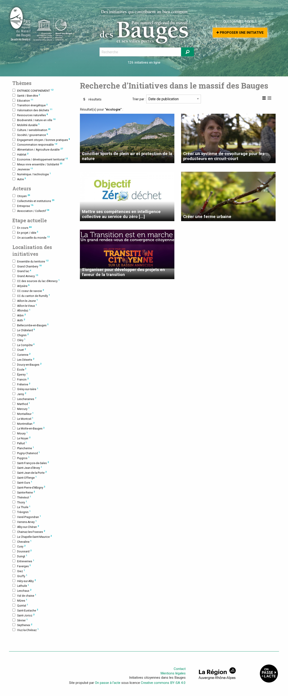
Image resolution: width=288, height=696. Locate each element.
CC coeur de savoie (30, 291)
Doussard (24, 551)
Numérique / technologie (34, 174)
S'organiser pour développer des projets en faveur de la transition (123, 272)
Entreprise (25, 206)
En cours (24, 228)
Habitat (22, 154)
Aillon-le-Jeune (27, 300)
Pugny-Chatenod (28, 453)
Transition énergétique (32, 105)
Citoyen (23, 196)
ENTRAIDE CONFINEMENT (35, 90)
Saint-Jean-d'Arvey (29, 468)
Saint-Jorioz (25, 615)
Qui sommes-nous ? (239, 22)
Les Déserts (25, 359)
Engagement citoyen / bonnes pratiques (43, 140)
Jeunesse (25, 169)
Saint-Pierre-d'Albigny (31, 487)
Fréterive (23, 384)
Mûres (22, 600)
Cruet (21, 350)
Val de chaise (26, 595)
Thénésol (24, 497)
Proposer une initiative (241, 33)
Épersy (22, 374)
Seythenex (24, 625)
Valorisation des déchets (34, 110)
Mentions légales (173, 673)
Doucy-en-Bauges (29, 364)
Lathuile (23, 586)
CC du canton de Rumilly (33, 296)
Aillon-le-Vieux (27, 305)
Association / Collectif (33, 211)
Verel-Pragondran (29, 517)
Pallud (22, 443)
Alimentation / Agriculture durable (40, 149)
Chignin (23, 335)
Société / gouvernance (32, 135)
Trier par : (139, 99)
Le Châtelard (26, 330)
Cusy (21, 546)
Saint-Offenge (27, 477)
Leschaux (24, 590)
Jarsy (21, 394)
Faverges (24, 566)
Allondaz (23, 310)
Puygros (23, 458)
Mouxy (22, 433)
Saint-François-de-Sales (33, 463)
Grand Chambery (29, 266)
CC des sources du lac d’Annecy (38, 281)
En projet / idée (27, 232)
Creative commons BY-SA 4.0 (163, 683)
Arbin (21, 315)
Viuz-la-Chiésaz (28, 630)
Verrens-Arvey (27, 522)
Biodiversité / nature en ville (36, 120)
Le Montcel (25, 418)
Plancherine (25, 448)
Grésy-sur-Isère (27, 389)
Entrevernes (25, 561)
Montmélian (25, 423)
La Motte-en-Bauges (31, 428)
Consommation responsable (37, 145)
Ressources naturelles (32, 115)
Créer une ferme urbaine (207, 216)
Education (25, 100)
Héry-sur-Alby (26, 581)
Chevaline (24, 541)
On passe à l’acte (107, 683)
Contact (180, 669)
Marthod (23, 404)
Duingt (22, 556)
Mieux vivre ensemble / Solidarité (39, 164)
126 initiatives (138, 62)
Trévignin (24, 512)
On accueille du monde (33, 237)
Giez (21, 571)
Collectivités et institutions (35, 201)
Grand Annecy (27, 276)
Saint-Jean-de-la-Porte (32, 472)
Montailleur (25, 414)
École (21, 369)
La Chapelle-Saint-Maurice (34, 536)
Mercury (23, 409)
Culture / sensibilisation (34, 130)
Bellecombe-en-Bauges (33, 325)
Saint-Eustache (27, 610)
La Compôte (26, 345)
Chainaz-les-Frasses (31, 532)
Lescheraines (26, 399)
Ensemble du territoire (32, 261)
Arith (21, 320)
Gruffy (22, 576)
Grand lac (24, 271)
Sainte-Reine (26, 492)
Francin (23, 379)
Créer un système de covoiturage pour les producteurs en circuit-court (223, 156)
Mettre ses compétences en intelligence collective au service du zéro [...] (121, 214)
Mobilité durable (28, 125)
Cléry (21, 340)
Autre (21, 179)
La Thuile (23, 507)
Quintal (22, 605)
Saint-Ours (24, 482)
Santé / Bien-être (28, 95)
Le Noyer (23, 438)
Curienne (23, 354)
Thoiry (22, 502)
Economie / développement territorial (42, 159)
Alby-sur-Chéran (28, 527)
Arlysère (23, 286)
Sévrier (22, 620)
